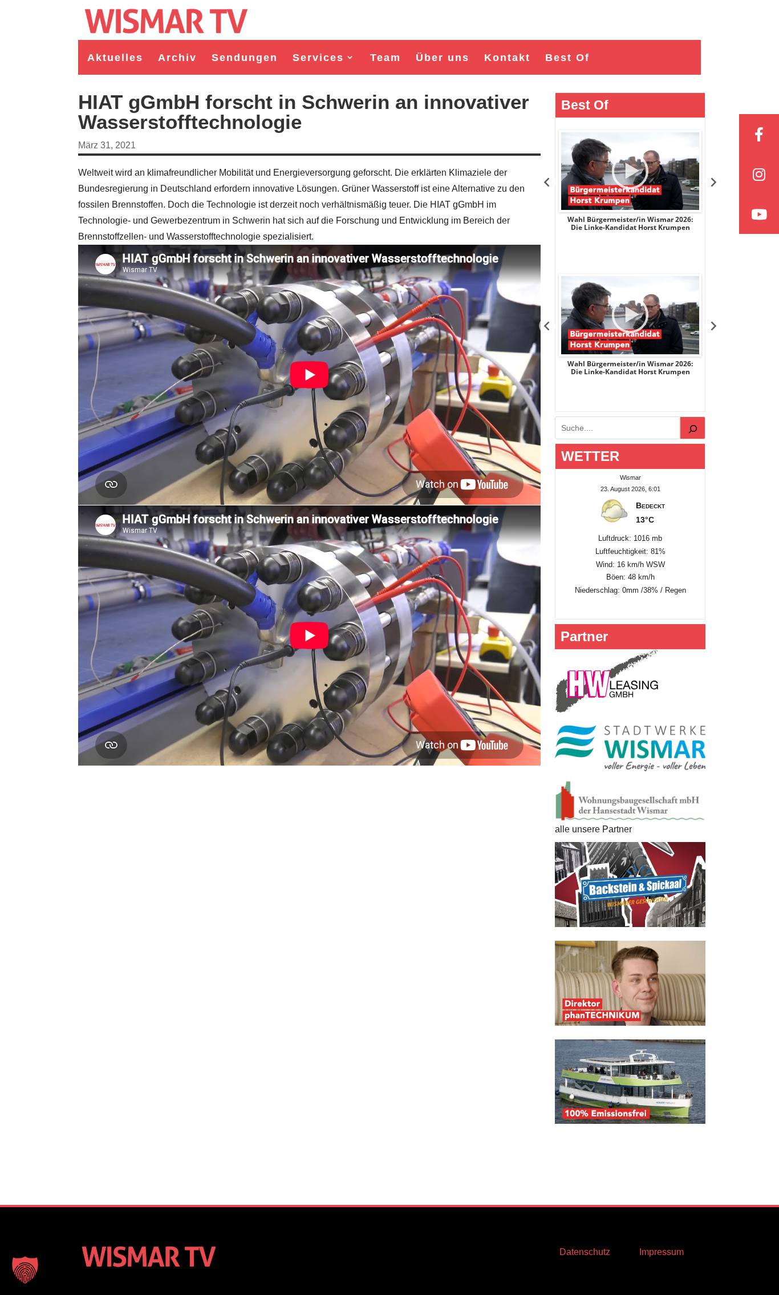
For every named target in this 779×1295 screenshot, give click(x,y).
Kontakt (507, 57)
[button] (25, 1270)
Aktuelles (115, 57)
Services (318, 57)
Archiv (177, 57)
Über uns (442, 57)
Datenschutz (584, 1252)
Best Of (567, 57)
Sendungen (245, 57)
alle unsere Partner (593, 829)
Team (385, 57)
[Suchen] (693, 427)
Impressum (661, 1252)
